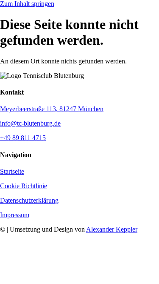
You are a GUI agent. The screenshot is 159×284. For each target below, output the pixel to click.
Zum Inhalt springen (27, 3)
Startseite (12, 171)
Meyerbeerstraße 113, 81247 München (51, 108)
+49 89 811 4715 (23, 137)
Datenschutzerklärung (29, 200)
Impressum (14, 214)
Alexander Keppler (111, 229)
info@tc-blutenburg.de (30, 123)
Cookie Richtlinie (23, 185)
